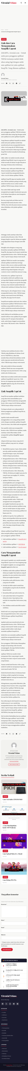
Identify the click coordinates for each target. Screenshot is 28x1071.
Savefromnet (22, 547)
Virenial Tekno (14, 753)
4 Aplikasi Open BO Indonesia (13, 980)
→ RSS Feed (4, 1048)
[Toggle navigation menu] (25, 2)
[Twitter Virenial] (6, 1003)
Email (3, 927)
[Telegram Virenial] (17, 1003)
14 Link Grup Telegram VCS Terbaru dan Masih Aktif (12, 985)
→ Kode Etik (4, 1038)
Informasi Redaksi (14, 761)
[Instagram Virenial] (10, 1003)
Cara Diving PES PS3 (9, 880)
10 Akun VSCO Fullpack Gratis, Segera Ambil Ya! (11, 964)
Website (3, 934)
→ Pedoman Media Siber (7, 1035)
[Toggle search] (21, 2)
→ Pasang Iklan (5, 1040)
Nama (3, 920)
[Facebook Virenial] (2, 1003)
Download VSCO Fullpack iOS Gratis (14, 970)
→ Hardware (4, 1020)
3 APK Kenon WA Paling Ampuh (13, 975)
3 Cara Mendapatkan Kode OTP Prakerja (9, 827)
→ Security (3, 1017)
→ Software (4, 1015)
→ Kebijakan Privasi (6, 1056)
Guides (4, 39)
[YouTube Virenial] (13, 1003)
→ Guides (3, 1012)
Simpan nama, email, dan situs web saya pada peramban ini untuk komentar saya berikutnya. (13, 944)
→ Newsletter (4, 1051)
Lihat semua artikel (14, 764)
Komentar (4, 904)
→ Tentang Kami (5, 1028)
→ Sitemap (3, 1053)
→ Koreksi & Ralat (5, 1058)
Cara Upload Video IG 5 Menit (12, 854)
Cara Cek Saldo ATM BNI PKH (12, 799)
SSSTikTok (21, 544)
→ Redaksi (3, 1033)
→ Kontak (3, 1030)
